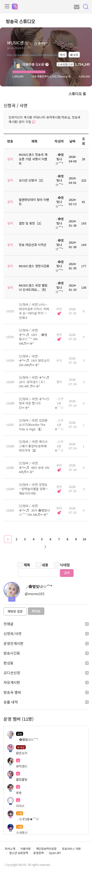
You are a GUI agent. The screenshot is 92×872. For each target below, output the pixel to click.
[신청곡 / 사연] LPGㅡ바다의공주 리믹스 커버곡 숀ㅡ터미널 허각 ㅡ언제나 (34, 311)
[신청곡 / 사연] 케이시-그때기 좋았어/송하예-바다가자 (34, 446)
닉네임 (65, 564)
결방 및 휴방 (27, 223)
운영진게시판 (13, 643)
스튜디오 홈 (77, 93)
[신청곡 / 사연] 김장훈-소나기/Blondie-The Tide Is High (34, 424)
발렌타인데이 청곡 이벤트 (34, 201)
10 (84, 539)
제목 (27, 564)
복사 (62, 55)
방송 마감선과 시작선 (32, 244)
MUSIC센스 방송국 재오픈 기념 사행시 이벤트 (33, 158)
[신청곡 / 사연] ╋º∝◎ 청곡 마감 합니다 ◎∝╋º (34, 403)
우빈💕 (59, 311)
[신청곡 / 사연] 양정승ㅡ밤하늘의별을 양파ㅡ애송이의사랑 (33, 488)
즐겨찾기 (42, 43)
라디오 (36, 611)
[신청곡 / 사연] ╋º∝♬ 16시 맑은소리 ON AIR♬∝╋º (34, 360)
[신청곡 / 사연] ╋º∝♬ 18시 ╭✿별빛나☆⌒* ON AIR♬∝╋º (33, 337)
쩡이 (59, 382)
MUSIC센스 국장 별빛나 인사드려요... (33, 287)
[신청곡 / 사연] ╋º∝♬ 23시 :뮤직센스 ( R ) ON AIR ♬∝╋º (34, 381)
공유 (75, 55)
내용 (45, 564)
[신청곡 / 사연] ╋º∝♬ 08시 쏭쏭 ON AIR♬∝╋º (34, 467)
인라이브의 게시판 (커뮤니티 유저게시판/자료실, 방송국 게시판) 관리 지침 (44, 119)
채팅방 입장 (15, 611)
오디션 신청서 (28, 180)
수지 (59, 360)
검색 (67, 573)
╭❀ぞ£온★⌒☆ (59, 403)
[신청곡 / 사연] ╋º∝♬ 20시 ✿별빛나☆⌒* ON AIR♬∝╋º (34, 510)
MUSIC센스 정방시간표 (34, 266)
